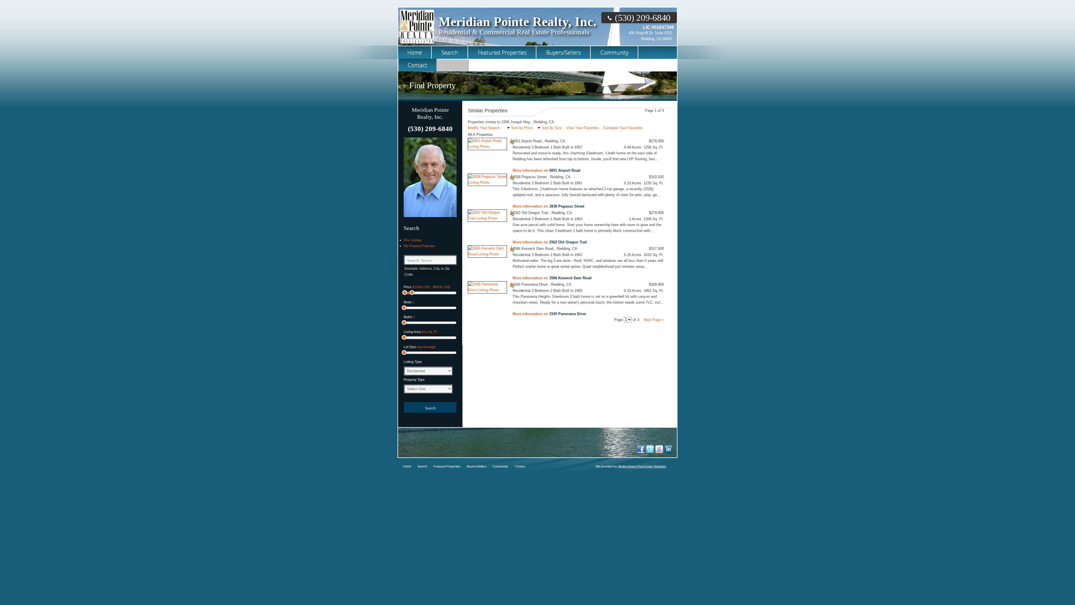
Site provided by (630, 466)
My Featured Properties (419, 246)
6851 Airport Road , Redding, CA (539, 141)
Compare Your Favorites (622, 128)
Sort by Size (552, 128)
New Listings (413, 240)
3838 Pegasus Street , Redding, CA (542, 177)
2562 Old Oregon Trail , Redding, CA (542, 213)
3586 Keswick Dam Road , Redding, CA (545, 248)
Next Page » (654, 320)
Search (430, 408)
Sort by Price (521, 128)
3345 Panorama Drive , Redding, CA (542, 284)
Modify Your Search (484, 128)
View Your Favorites (582, 128)
